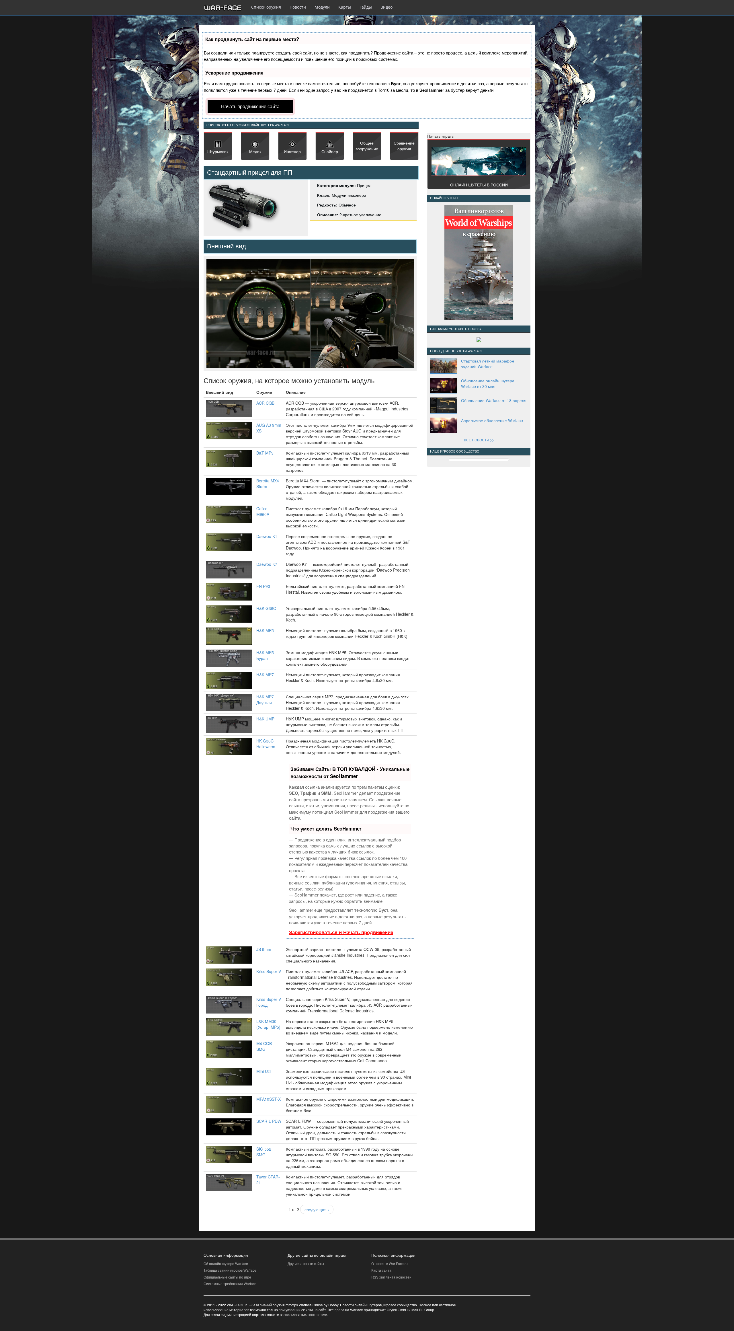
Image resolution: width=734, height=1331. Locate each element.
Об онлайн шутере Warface (226, 1263)
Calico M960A (262, 511)
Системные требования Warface (230, 1283)
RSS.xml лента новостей (391, 1277)
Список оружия (266, 7)
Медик (255, 151)
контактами (318, 1314)
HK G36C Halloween (265, 743)
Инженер (292, 151)
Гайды (366, 7)
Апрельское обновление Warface (492, 420)
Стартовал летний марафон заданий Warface (487, 363)
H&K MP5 (265, 630)
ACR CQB (265, 403)
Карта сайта (381, 1270)
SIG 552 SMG (263, 1151)
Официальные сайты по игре (227, 1277)
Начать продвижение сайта (250, 106)
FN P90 (263, 586)
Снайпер (329, 151)
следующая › (316, 1209)
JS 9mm (263, 949)
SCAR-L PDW (268, 1121)
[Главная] (225, 7)
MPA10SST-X (268, 1099)
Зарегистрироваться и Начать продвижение (341, 932)
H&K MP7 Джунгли (265, 699)
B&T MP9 (265, 453)
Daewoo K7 (266, 564)
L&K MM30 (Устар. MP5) (268, 1024)
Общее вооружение (367, 145)
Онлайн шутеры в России (479, 185)
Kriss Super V (268, 971)
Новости (298, 7)
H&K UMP (265, 719)
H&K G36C (266, 608)
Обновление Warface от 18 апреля (493, 400)
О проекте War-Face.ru (389, 1263)
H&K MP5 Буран (265, 655)
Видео (386, 7)
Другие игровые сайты (306, 1263)
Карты (344, 7)
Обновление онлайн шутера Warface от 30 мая (487, 383)
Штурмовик (217, 151)
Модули (322, 7)
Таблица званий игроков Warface (230, 1270)
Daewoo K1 (266, 536)
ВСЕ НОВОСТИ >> (479, 439)
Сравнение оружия (404, 145)
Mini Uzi (263, 1071)
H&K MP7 (265, 674)
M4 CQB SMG (264, 1046)
